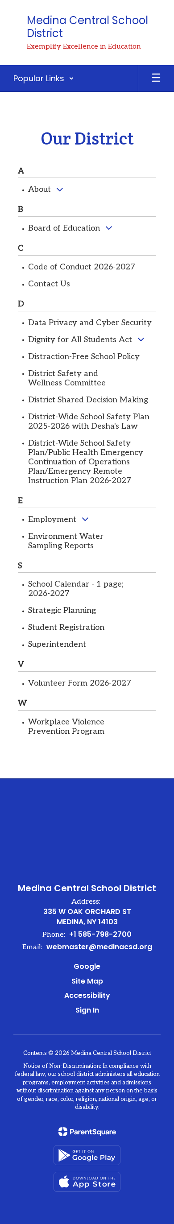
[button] (43, 78)
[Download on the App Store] (87, 1182)
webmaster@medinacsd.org (99, 947)
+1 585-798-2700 (100, 934)
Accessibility (87, 995)
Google (87, 966)
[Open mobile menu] (156, 78)
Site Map (87, 981)
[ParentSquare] (87, 1131)
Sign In (87, 1010)
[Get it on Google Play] (87, 1155)
